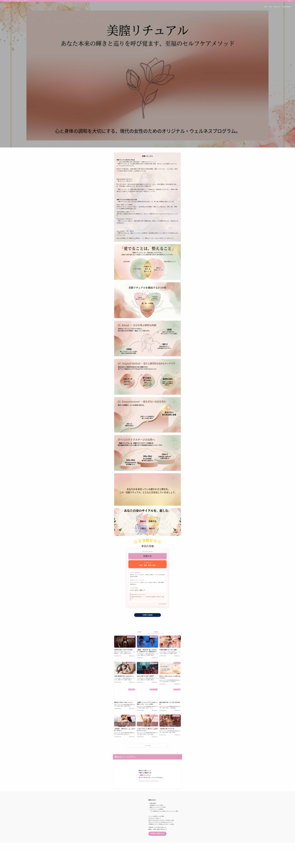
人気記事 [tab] (139, 632)
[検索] (290, 1)
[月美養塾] (7, 7)
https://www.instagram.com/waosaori (148, 781)
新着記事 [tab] (156, 632)
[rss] (288, 1)
